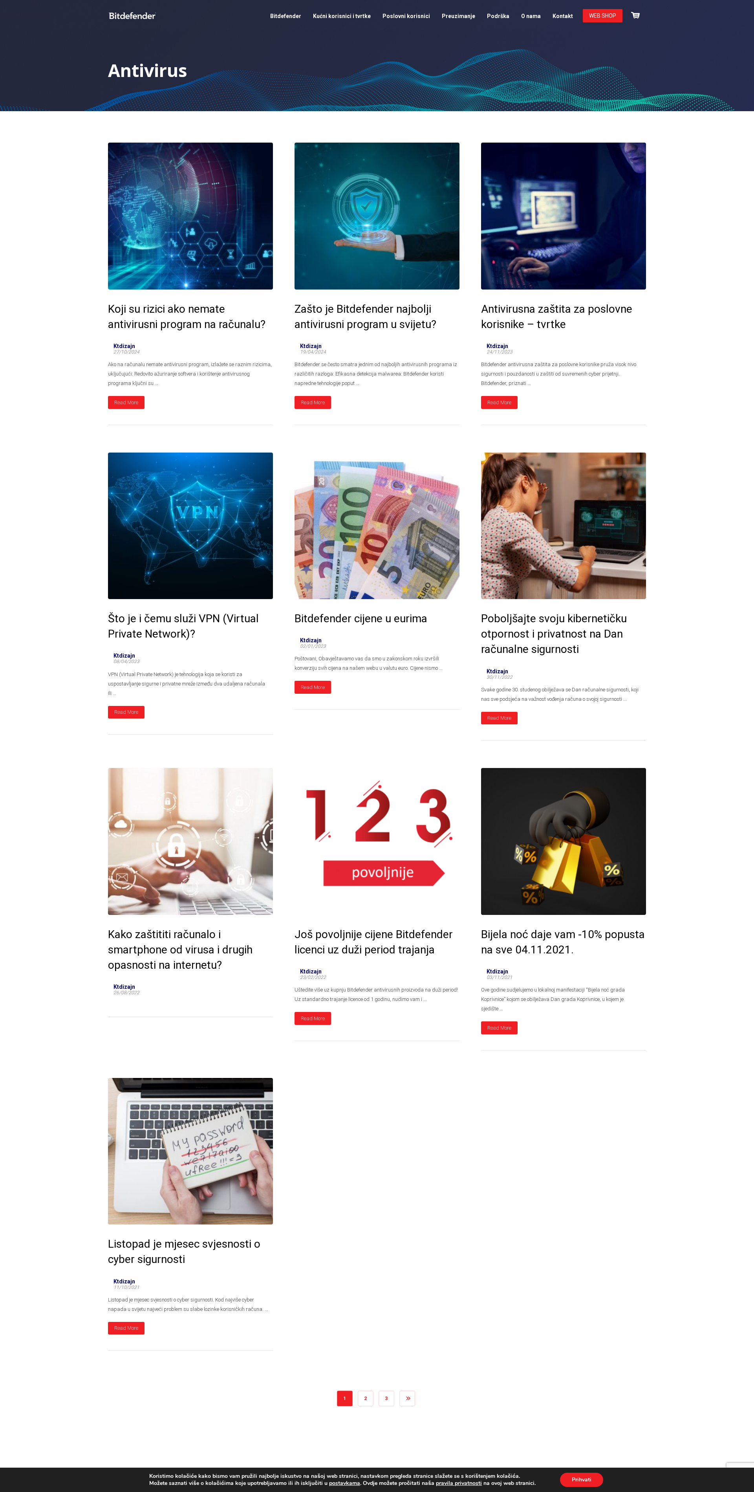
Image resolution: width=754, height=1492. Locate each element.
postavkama (344, 1483)
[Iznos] (635, 14)
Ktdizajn (124, 346)
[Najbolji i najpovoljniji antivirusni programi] (132, 15)
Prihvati (581, 1479)
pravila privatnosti (459, 1483)
